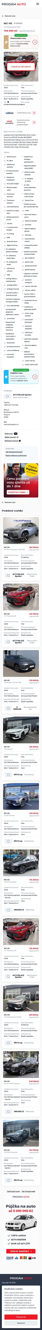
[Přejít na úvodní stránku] (14, 4)
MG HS (7, 547)
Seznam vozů (10, 16)
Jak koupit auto (13, 1191)
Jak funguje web (28, 1191)
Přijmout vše (21, 1317)
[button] (13, 441)
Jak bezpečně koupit (14, 452)
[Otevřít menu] (37, 3)
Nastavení (21, 1323)
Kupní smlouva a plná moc (16, 456)
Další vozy (9, 434)
